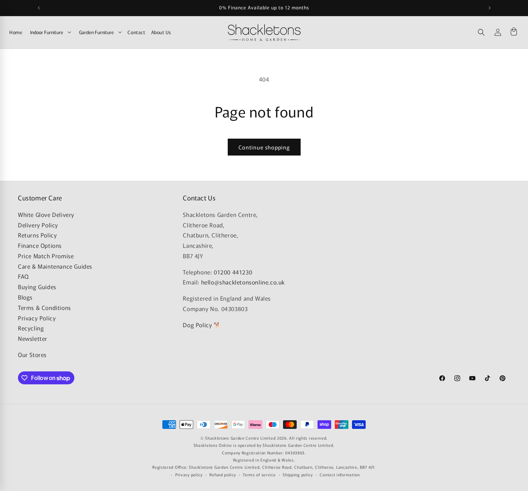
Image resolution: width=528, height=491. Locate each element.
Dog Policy (197, 324)
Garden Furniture (96, 32)
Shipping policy (298, 474)
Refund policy (222, 474)
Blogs (25, 297)
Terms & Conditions (44, 307)
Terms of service (259, 474)
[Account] (498, 32)
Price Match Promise (46, 255)
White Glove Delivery (46, 214)
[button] (481, 32)
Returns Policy (37, 235)
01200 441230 (233, 272)
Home (15, 32)
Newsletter (32, 338)
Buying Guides (37, 286)
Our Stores (32, 354)
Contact (136, 32)
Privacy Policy (37, 318)
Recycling (31, 328)
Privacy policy (189, 474)
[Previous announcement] (39, 8)
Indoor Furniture (46, 32)
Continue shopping (264, 147)
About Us (161, 32)
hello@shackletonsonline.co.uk (243, 282)
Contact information (340, 474)
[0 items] (513, 32)
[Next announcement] (489, 8)
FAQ (23, 276)
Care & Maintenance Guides (55, 266)
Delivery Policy (38, 225)
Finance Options (40, 245)
